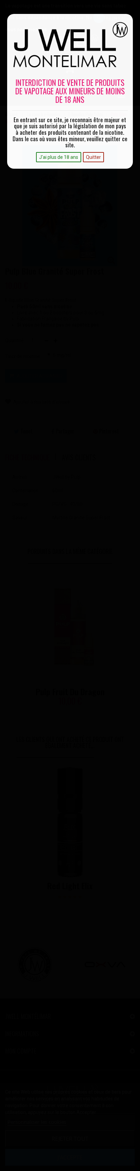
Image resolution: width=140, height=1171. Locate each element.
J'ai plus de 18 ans (58, 157)
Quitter (93, 157)
